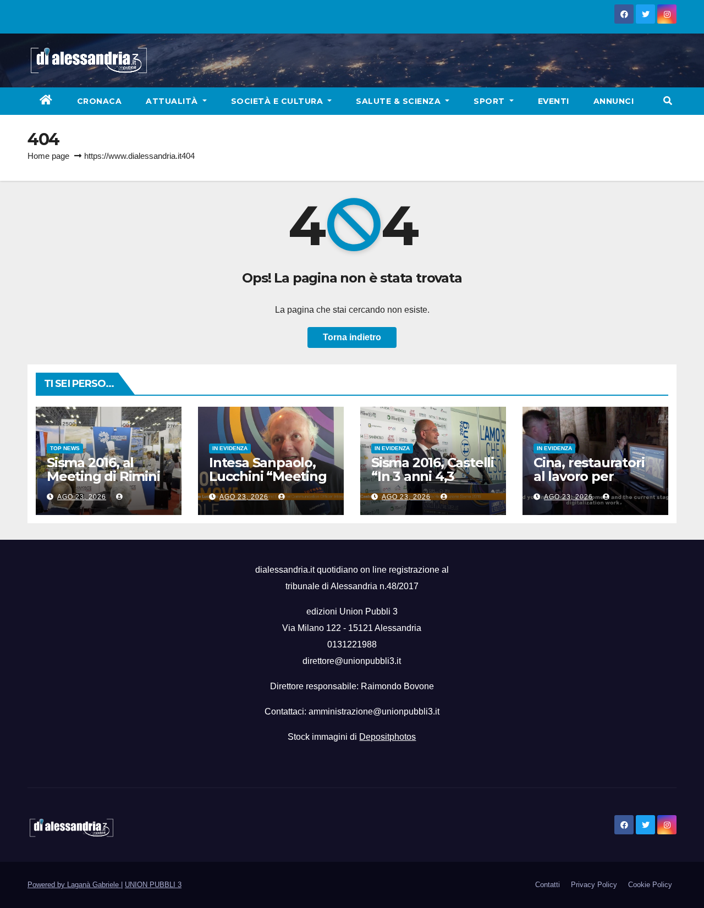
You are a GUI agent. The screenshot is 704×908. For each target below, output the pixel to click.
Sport (490, 101)
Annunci (613, 101)
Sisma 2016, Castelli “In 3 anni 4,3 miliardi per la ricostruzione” (432, 483)
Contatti (547, 885)
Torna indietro (352, 337)
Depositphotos (387, 736)
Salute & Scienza (399, 101)
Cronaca (99, 101)
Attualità (173, 101)
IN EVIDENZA (230, 448)
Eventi (553, 101)
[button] (667, 101)
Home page (48, 155)
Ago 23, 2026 (81, 497)
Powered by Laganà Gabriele (74, 885)
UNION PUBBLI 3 (153, 885)
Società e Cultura (278, 101)
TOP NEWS (65, 448)
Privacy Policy (594, 885)
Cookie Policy (650, 885)
